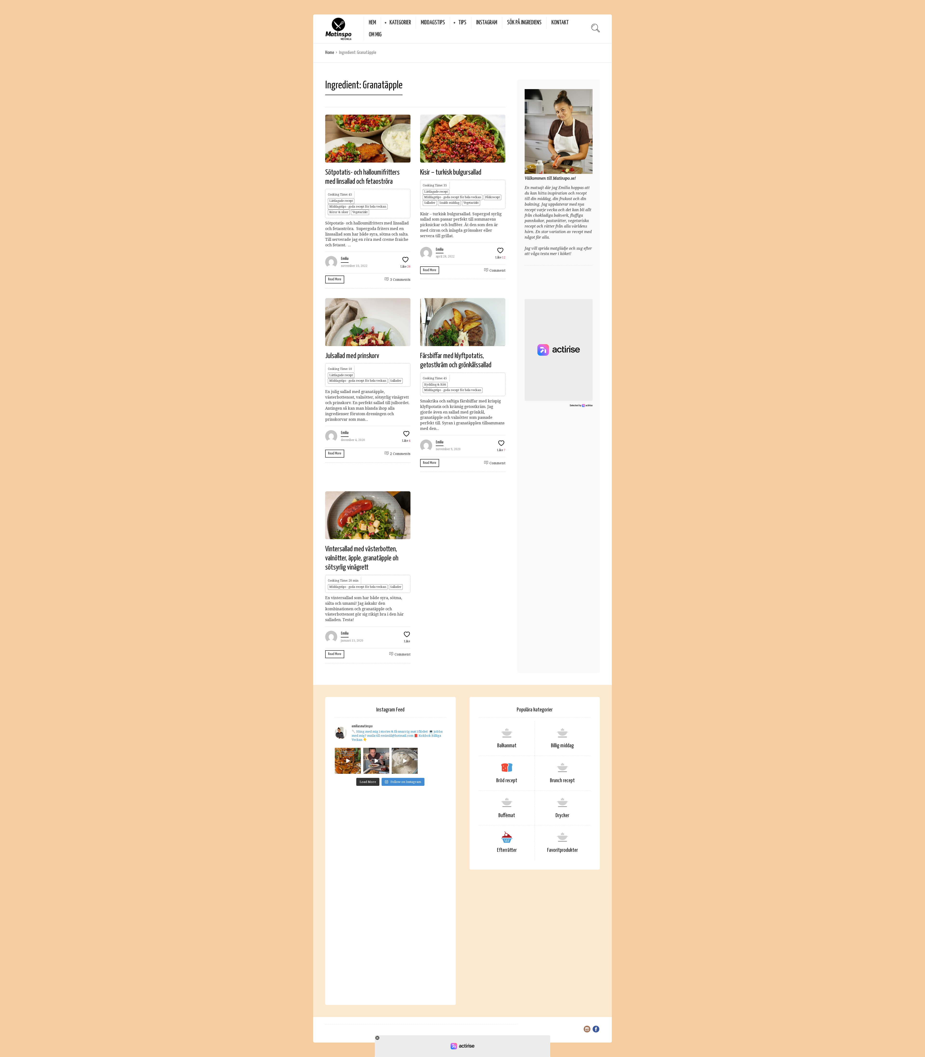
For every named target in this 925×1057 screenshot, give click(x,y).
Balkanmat (506, 745)
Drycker (562, 815)
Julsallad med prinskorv (352, 356)
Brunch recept (562, 780)
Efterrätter (507, 850)
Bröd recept (506, 780)
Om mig (375, 35)
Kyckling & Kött (435, 384)
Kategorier (400, 23)
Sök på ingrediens (524, 23)
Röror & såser (338, 212)
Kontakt (560, 23)
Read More (334, 279)
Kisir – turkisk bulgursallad (450, 172)
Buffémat (506, 815)
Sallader (429, 202)
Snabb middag (449, 202)
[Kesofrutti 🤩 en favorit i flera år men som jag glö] (405, 761)
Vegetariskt (360, 212)
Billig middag (562, 745)
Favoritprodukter (562, 850)
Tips (462, 23)
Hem (372, 23)
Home (329, 52)
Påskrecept (492, 197)
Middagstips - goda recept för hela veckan (357, 206)
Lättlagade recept (341, 201)
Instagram (486, 23)
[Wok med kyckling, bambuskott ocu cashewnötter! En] (348, 761)
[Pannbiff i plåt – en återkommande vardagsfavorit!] (376, 761)
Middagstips (433, 23)
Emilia (345, 259)
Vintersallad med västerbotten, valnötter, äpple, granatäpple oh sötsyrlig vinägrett (361, 558)
